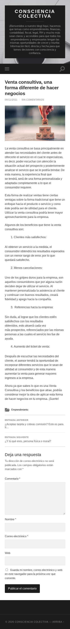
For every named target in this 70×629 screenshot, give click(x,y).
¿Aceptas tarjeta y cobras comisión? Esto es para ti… (34, 424)
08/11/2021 (11, 100)
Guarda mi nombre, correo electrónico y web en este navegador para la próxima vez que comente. (33, 574)
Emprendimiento (19, 409)
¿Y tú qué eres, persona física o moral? (28, 439)
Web (7, 552)
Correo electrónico (16, 536)
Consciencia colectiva (35, 14)
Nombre (10, 519)
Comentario (12, 478)
